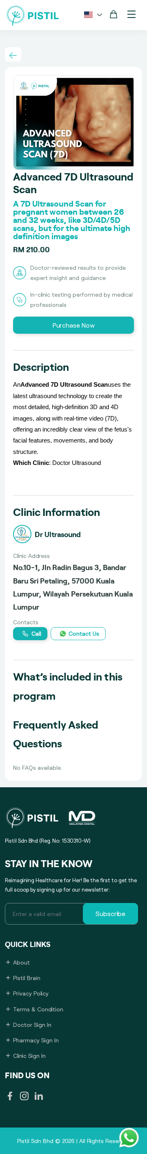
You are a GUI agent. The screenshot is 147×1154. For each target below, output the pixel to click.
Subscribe (110, 913)
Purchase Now (74, 325)
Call (36, 633)
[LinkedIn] (38, 1097)
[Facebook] (10, 1097)
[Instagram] (24, 1097)
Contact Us (84, 633)
